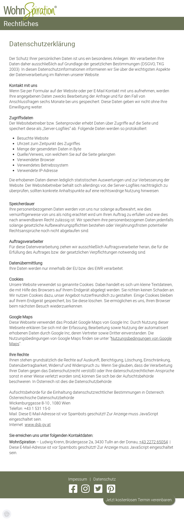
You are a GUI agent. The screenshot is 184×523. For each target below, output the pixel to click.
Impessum (77, 479)
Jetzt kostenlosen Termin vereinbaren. (139, 499)
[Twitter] (98, 490)
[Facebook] (73, 490)
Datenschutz (104, 479)
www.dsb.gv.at (38, 424)
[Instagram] (84, 490)
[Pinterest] (111, 490)
